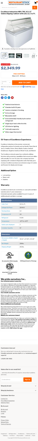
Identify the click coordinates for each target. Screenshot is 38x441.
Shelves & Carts (30, 433)
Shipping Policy (5, 402)
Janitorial (27, 435)
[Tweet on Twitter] (5, 97)
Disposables (20, 435)
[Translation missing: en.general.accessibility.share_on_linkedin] (9, 97)
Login (2, 413)
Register (3, 411)
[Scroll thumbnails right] (36, 55)
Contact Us (4, 398)
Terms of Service (6, 424)
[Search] (34, 7)
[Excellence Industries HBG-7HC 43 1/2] (4, 56)
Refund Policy (5, 422)
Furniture (12, 435)
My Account (4, 409)
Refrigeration (12, 433)
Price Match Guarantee (8, 400)
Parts (33, 435)
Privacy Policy (5, 420)
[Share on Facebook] (2, 97)
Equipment (4, 433)
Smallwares (21, 433)
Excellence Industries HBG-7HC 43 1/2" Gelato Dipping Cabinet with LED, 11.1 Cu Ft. (18, 13)
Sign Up (27, 379)
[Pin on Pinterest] (12, 97)
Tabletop (5, 435)
